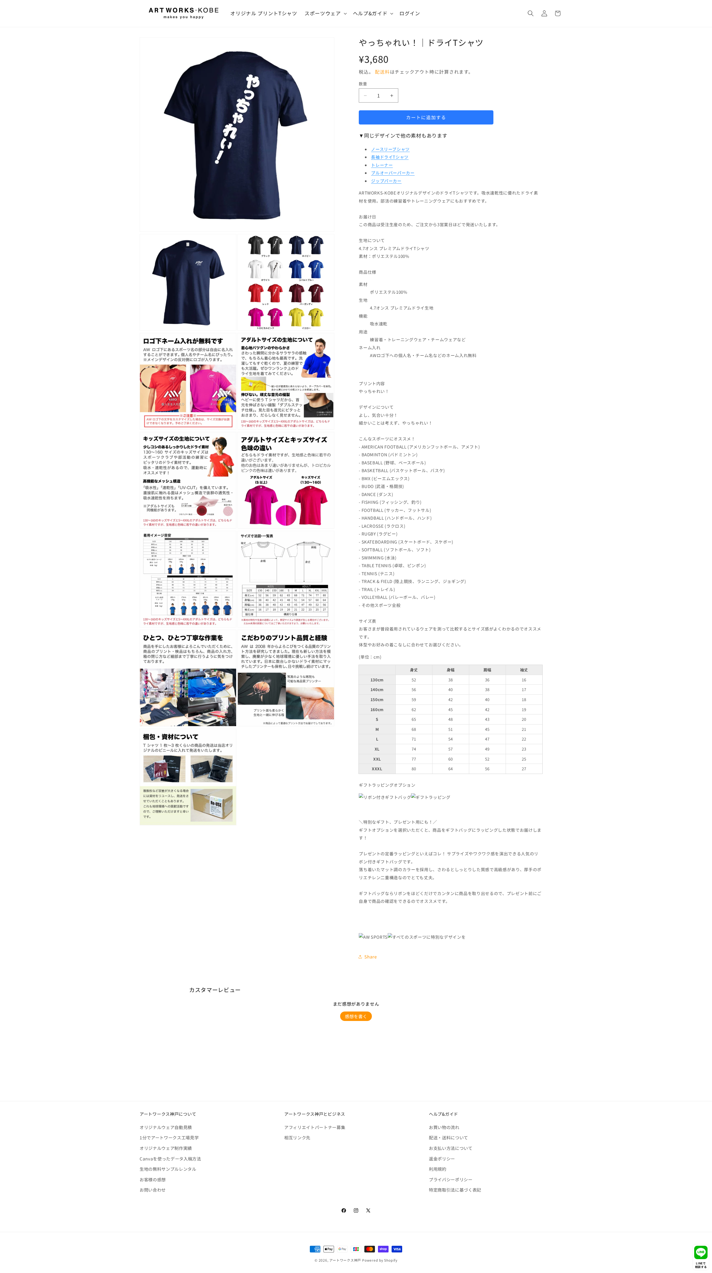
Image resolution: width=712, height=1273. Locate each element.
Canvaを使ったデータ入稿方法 (170, 1158)
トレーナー (382, 165)
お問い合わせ (153, 1190)
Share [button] (370, 956)
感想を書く (356, 1016)
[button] (325, 13)
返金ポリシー (442, 1158)
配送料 (382, 71)
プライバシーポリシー (451, 1179)
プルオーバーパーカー (393, 173)
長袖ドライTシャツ (390, 157)
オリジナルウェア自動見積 (166, 1127)
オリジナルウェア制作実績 (166, 1148)
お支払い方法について (451, 1148)
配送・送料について (448, 1137)
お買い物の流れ (444, 1127)
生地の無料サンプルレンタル (168, 1169)
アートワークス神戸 (345, 1260)
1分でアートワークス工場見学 (169, 1137)
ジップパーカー (386, 181)
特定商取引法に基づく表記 (455, 1190)
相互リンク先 (297, 1137)
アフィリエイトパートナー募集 (314, 1127)
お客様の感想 (153, 1179)
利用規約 (437, 1169)
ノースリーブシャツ (390, 149)
